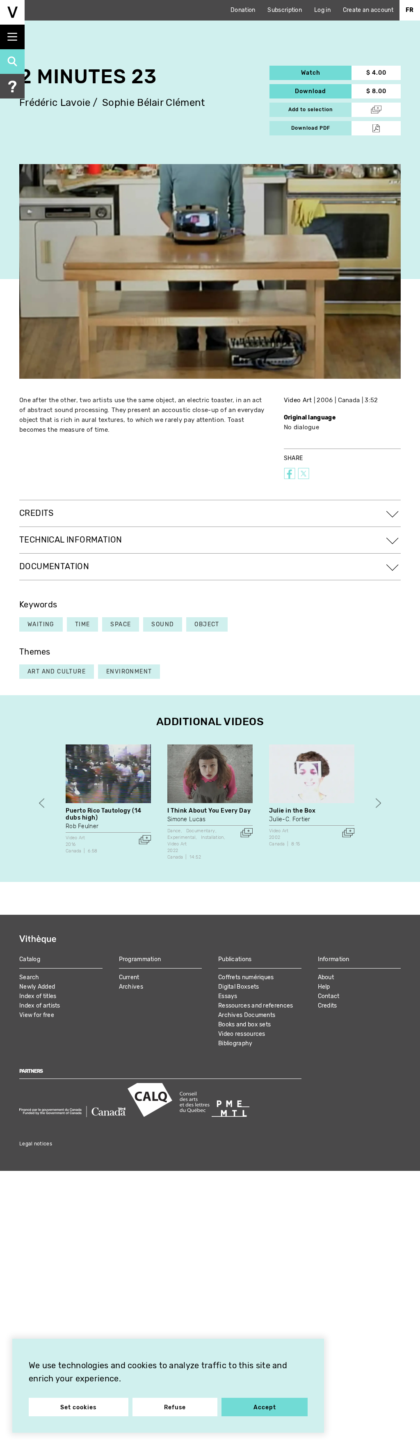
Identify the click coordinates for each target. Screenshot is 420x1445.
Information (333, 959)
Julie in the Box (292, 810)
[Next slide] (378, 803)
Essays (227, 996)
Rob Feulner (82, 826)
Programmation (140, 959)
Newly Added (37, 986)
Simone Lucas (186, 819)
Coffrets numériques (246, 977)
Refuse (175, 1407)
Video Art (298, 400)
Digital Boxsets (238, 986)
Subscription (284, 10)
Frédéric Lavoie (55, 103)
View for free (36, 1015)
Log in (322, 10)
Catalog (29, 959)
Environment (129, 671)
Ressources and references (255, 1005)
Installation (212, 837)
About (326, 977)
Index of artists (39, 1005)
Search (29, 977)
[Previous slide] (41, 803)
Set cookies (78, 1407)
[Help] (12, 86)
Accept (264, 1407)
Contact (329, 996)
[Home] (12, 12)
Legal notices (35, 1144)
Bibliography (235, 1043)
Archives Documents (246, 1015)
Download (323, 91)
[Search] (12, 61)
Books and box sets (244, 1024)
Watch (326, 72)
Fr (410, 10)
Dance (174, 831)
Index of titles (38, 996)
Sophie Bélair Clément (153, 103)
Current (129, 977)
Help (324, 986)
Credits (327, 1005)
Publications (235, 959)
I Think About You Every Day (209, 810)
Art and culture (56, 671)
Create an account (368, 10)
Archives (131, 986)
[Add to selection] (145, 840)
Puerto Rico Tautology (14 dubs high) (104, 814)
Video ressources (241, 1034)
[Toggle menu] (12, 37)
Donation (243, 10)
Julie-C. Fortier (289, 819)
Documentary (200, 831)
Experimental (181, 837)
